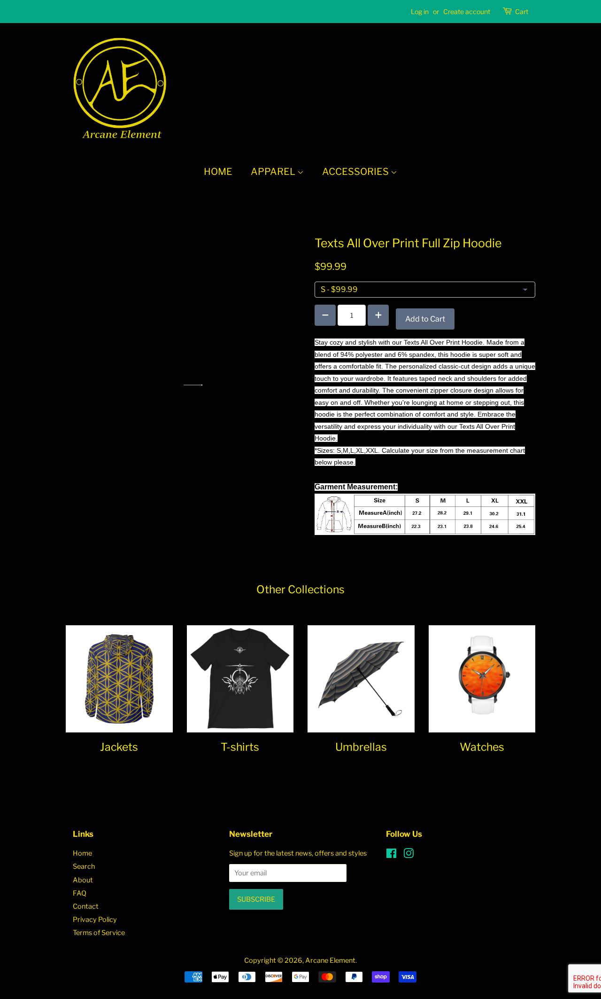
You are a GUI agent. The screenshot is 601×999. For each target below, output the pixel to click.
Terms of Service (99, 932)
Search (84, 866)
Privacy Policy (95, 919)
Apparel (274, 171)
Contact (86, 906)
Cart (521, 12)
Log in (420, 12)
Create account (466, 12)
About (83, 880)
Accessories (356, 171)
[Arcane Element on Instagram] (408, 855)
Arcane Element (330, 960)
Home (218, 171)
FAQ (79, 893)
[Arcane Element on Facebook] (391, 855)
